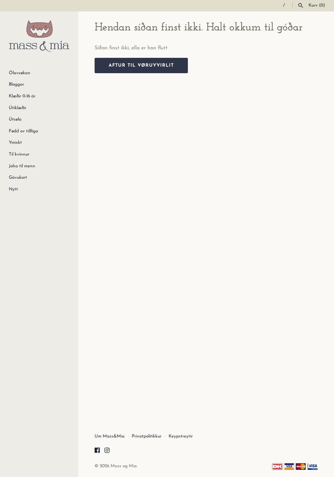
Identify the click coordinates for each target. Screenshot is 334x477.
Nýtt (13, 189)
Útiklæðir (17, 108)
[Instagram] (107, 451)
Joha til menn (22, 166)
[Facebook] (97, 451)
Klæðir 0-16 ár (22, 96)
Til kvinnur (19, 154)
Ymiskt (15, 142)
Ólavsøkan (19, 73)
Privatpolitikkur (146, 436)
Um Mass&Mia (110, 436)
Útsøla (15, 119)
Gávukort (18, 177)
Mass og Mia (124, 466)
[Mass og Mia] (39, 36)
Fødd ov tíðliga (23, 131)
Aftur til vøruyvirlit (141, 65)
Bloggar (16, 84)
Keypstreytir (181, 436)
